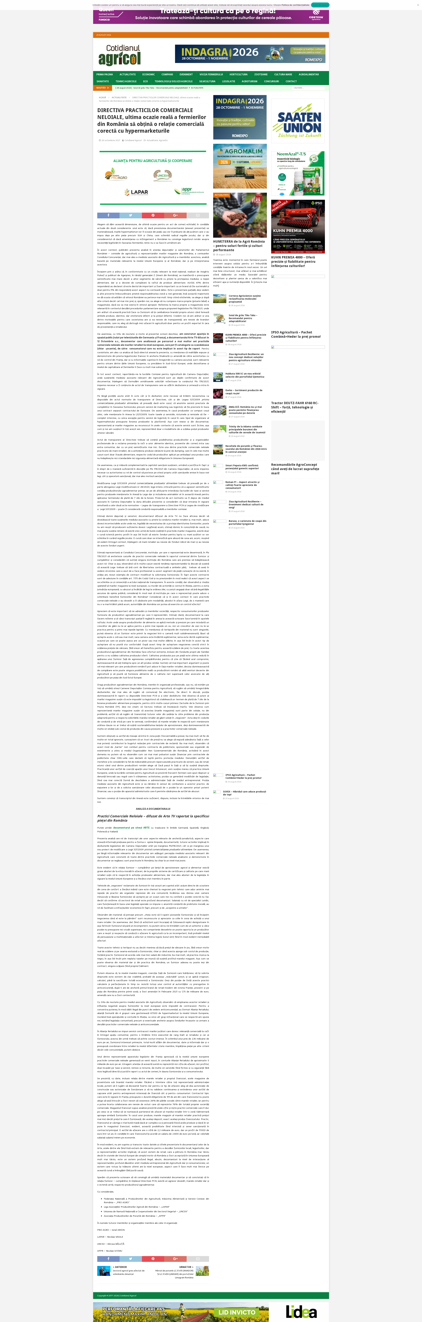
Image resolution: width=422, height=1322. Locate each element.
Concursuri (271, 81)
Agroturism (249, 81)
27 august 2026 (237, 363)
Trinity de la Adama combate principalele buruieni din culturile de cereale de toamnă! (247, 429)
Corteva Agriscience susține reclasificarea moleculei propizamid (245, 299)
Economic (148, 74)
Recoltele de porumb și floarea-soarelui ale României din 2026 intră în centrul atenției (246, 449)
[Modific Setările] (418, 5)
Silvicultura (207, 81)
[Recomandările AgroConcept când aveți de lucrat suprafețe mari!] (298, 440)
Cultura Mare (283, 74)
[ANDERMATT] (298, 194)
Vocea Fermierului (211, 74)
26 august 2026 (237, 436)
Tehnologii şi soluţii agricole (174, 81)
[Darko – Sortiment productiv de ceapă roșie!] (218, 394)
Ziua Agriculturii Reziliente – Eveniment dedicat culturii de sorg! (246, 504)
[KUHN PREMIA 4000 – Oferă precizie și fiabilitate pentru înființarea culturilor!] (218, 338)
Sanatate (103, 81)
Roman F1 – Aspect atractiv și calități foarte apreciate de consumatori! (242, 485)
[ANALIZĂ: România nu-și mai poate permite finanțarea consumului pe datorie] (219, 410)
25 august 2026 (237, 511)
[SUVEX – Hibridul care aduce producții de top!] (217, 795)
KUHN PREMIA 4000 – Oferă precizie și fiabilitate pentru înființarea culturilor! (246, 337)
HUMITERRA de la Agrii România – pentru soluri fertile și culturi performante (239, 245)
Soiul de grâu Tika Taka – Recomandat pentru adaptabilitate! (243, 318)
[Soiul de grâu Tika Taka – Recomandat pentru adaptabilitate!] (219, 319)
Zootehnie (261, 74)
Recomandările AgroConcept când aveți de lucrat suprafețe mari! (295, 469)
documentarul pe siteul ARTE (131, 828)
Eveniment (186, 74)
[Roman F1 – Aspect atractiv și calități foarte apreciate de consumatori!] (218, 485)
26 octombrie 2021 (111, 140)
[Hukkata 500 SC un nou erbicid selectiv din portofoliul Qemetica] (218, 377)
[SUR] (298, 141)
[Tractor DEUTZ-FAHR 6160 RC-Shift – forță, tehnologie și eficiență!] (298, 372)
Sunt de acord (320, 5)
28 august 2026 (223, 254)
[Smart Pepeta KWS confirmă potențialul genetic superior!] (218, 469)
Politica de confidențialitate (295, 5)
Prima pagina (104, 74)
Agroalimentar (309, 74)
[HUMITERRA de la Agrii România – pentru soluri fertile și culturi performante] (240, 215)
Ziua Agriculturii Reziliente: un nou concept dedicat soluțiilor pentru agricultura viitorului (246, 357)
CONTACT (291, 81)
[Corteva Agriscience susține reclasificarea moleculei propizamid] (219, 298)
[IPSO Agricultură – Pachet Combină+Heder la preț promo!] (218, 778)
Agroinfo (163, 140)
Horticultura (239, 74)
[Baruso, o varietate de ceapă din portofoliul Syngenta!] (219, 643)
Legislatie (228, 81)
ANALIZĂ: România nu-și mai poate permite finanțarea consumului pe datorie (245, 410)
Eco (145, 81)
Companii (167, 74)
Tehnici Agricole (126, 81)
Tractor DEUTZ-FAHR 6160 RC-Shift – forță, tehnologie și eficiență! (294, 407)
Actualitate (128, 74)
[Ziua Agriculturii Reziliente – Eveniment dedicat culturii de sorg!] (219, 503)
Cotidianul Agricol (133, 140)
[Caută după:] (308, 87)
